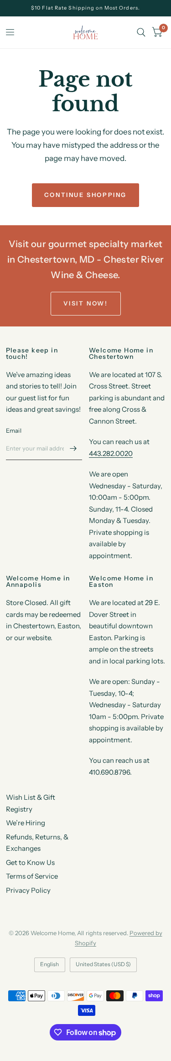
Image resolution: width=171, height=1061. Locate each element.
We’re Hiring (25, 822)
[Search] (141, 32)
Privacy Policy (28, 890)
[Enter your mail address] (73, 448)
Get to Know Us (30, 862)
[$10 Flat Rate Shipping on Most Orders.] (85, 8)
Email (13, 430)
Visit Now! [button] (85, 303)
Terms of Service (32, 876)
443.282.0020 (111, 453)
